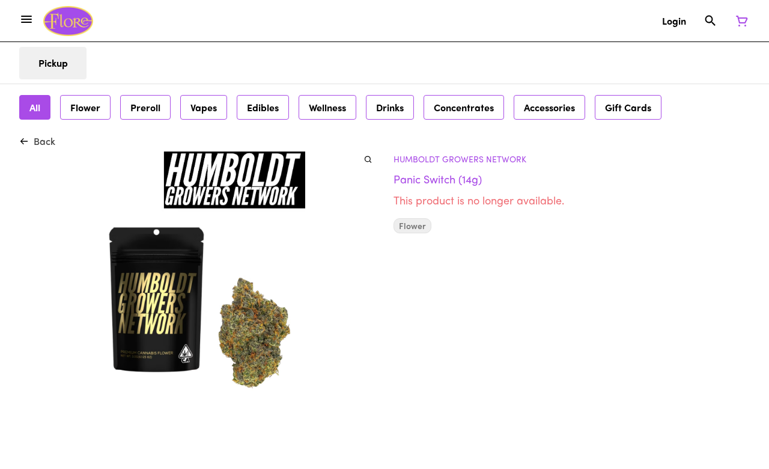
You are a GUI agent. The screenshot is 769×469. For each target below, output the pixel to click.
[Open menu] (26, 19)
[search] (367, 159)
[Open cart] (739, 21)
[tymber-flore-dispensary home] (68, 21)
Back (44, 141)
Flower (412, 225)
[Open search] (710, 21)
